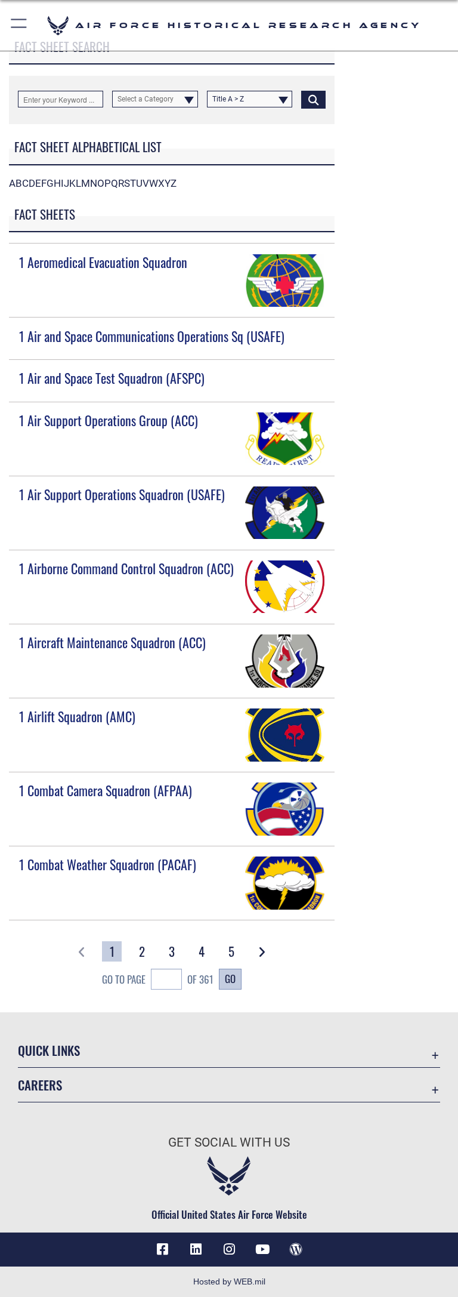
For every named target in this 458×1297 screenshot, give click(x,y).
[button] (19, 25)
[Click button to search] (313, 99)
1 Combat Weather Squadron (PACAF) (107, 864)
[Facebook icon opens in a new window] (162, 1249)
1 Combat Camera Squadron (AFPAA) (105, 790)
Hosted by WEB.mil (229, 1281)
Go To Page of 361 (157, 979)
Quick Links (49, 1050)
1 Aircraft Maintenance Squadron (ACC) (112, 642)
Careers (40, 1085)
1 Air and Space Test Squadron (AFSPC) (112, 377)
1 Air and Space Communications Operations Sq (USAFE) (151, 336)
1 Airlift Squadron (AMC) (77, 716)
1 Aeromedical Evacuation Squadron (103, 262)
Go (230, 978)
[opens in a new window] (196, 1249)
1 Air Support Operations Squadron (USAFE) (122, 494)
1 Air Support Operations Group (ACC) (108, 420)
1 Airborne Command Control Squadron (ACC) (126, 568)
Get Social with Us (229, 1142)
